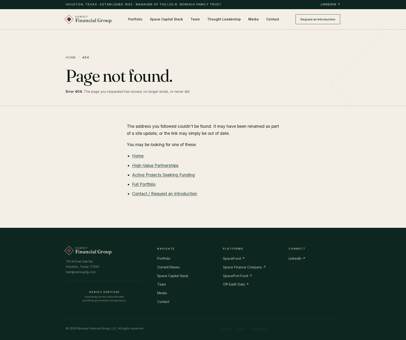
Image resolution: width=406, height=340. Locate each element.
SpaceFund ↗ (234, 258)
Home (71, 57)
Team (195, 19)
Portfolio (135, 19)
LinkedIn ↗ (330, 4)
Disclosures (259, 328)
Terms (240, 328)
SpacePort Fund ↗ (237, 276)
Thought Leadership (224, 19)
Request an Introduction (318, 19)
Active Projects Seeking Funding (163, 174)
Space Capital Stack (166, 19)
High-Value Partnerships (155, 165)
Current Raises (168, 267)
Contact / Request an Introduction (164, 193)
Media (253, 19)
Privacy (226, 328)
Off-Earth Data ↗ (236, 284)
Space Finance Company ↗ (244, 267)
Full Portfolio (144, 184)
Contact (272, 19)
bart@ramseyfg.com (81, 272)
